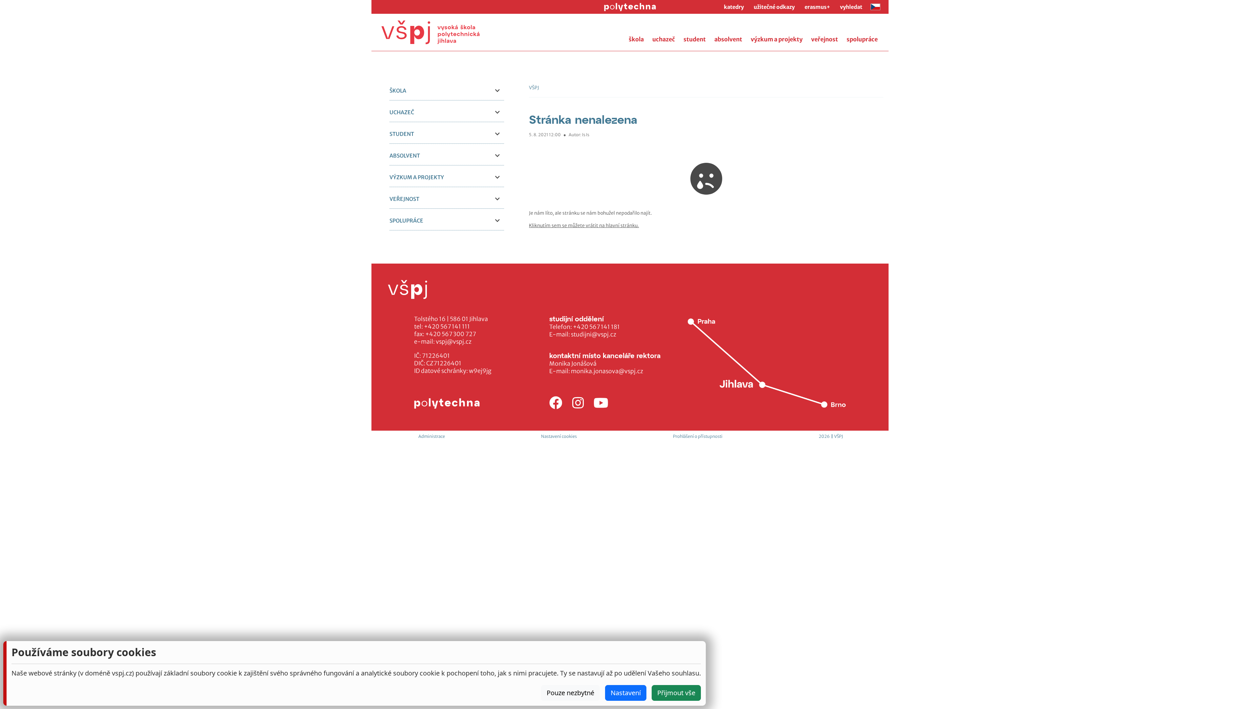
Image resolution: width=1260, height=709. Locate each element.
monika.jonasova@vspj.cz (607, 371)
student (694, 39)
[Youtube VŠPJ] (601, 403)
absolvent (728, 39)
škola (636, 39)
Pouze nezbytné (570, 692)
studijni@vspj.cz (593, 334)
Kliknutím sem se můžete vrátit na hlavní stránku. (584, 225)
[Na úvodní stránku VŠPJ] (430, 32)
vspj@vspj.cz (454, 341)
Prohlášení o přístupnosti (698, 436)
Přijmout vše (676, 692)
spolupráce (862, 39)
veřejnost (824, 39)
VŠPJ (534, 88)
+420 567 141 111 (447, 326)
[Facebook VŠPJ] (555, 403)
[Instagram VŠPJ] (578, 403)
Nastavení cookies (559, 436)
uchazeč (663, 39)
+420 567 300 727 (450, 334)
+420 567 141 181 (596, 327)
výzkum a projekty (777, 39)
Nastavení (626, 692)
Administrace (431, 436)
